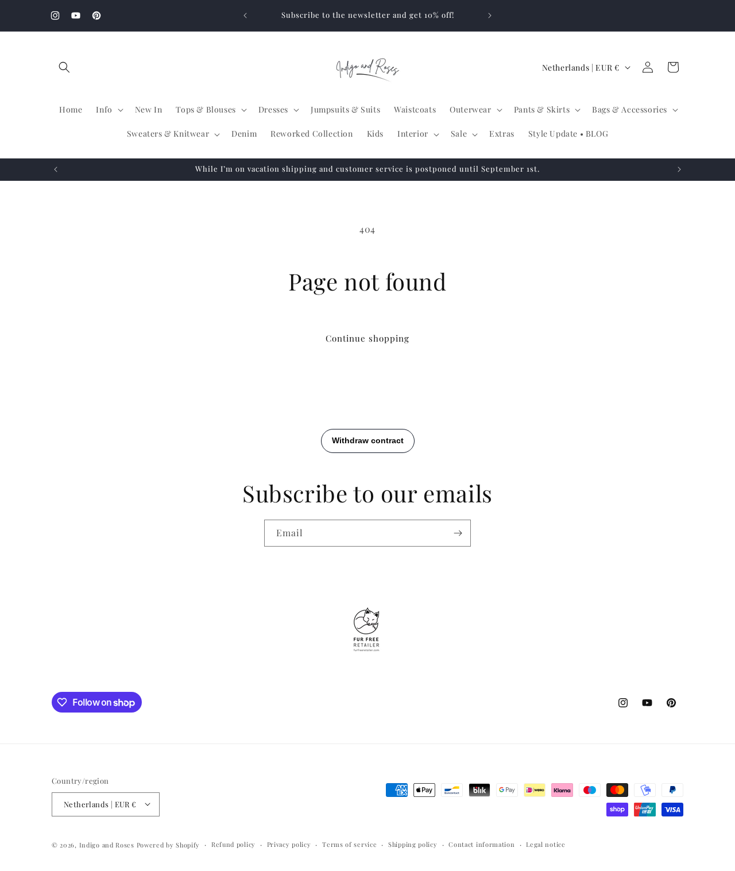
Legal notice (545, 843)
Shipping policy (413, 843)
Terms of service (349, 843)
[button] (64, 67)
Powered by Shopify (168, 844)
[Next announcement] (489, 15)
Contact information (481, 843)
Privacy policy (289, 843)
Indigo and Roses (106, 844)
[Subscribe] (457, 533)
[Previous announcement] (245, 15)
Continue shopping (367, 338)
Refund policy (233, 843)
